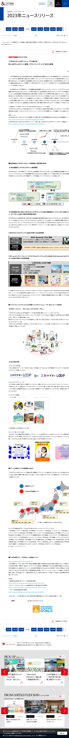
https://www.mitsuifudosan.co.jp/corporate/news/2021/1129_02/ (27, 587)
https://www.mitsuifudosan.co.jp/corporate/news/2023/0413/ (26, 592)
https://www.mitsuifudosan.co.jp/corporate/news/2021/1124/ (26, 583)
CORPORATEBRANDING (42, 4)
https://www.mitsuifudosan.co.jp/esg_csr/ (21, 561)
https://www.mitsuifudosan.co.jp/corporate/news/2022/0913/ (26, 119)
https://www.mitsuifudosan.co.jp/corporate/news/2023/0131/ (26, 124)
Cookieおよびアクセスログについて (24, 735)
